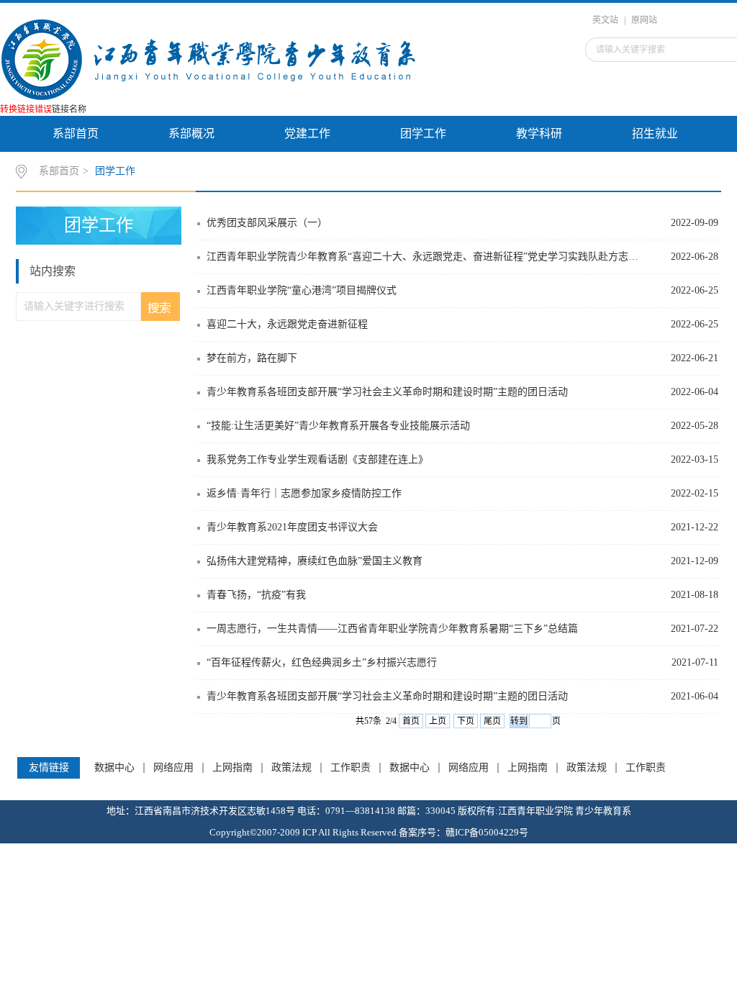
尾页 (492, 721)
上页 (437, 721)
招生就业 (655, 133)
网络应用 (173, 768)
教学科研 (539, 133)
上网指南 (232, 768)
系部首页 (76, 133)
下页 (465, 721)
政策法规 (291, 768)
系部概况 (191, 133)
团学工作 (423, 133)
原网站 (644, 20)
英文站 (605, 20)
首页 (411, 721)
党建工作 (307, 133)
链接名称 (69, 109)
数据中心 (114, 768)
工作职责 (350, 768)
